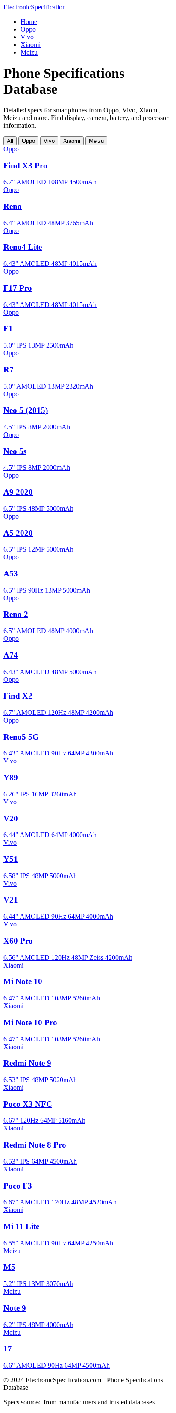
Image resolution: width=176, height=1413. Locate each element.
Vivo (27, 37)
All (10, 141)
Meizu (29, 52)
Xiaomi (31, 44)
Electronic (34, 7)
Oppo (28, 29)
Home (29, 21)
